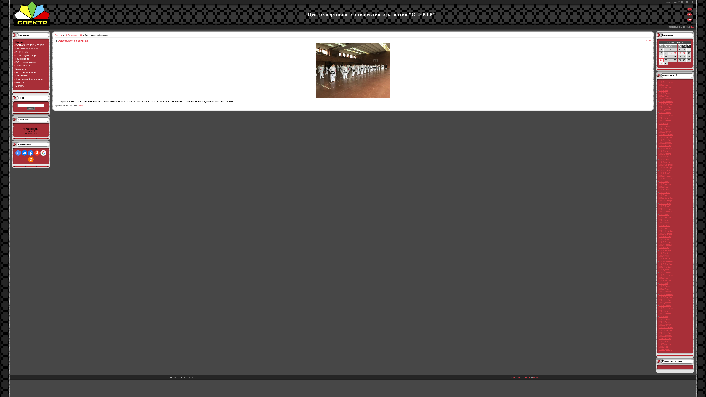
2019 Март (664, 311)
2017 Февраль (666, 245)
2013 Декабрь (665, 143)
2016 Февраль (666, 212)
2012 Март (664, 85)
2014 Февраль (666, 148)
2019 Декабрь (665, 336)
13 (684, 53)
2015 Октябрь (665, 201)
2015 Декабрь (665, 206)
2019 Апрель (665, 314)
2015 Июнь (664, 190)
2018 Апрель (665, 281)
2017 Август (665, 258)
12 (680, 53)
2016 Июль (664, 225)
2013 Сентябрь (666, 134)
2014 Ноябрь (665, 170)
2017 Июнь (664, 256)
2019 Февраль (666, 308)
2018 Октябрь (665, 297)
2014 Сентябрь (666, 165)
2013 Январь (665, 112)
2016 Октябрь (665, 234)
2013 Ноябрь (665, 140)
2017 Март (664, 247)
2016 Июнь (664, 223)
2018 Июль (664, 289)
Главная (58, 35)
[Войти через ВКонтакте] (24, 153)
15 (661, 57)
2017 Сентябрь (666, 261)
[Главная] (689, 10)
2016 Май (663, 220)
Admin (80, 106)
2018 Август (665, 292)
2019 (67, 35)
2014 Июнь (664, 159)
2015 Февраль (666, 179)
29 (661, 63)
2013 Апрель (665, 121)
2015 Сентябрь (666, 198)
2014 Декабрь (665, 173)
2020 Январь (665, 338)
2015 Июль (664, 192)
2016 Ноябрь (665, 236)
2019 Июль (664, 322)
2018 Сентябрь (666, 294)
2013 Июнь (664, 126)
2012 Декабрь (665, 110)
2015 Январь (665, 176)
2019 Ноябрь (665, 333)
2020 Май (663, 347)
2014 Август (665, 162)
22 (81, 35)
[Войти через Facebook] (30, 153)
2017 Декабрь (665, 270)
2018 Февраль (666, 275)
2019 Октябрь (665, 330)
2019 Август (665, 325)
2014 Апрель (665, 154)
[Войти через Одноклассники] (31, 159)
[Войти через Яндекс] (37, 153)
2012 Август (665, 99)
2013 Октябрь (665, 137)
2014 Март (664, 151)
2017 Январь (665, 242)
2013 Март (664, 118)
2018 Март (664, 278)
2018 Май (663, 283)
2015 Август (665, 195)
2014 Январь (665, 145)
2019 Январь (665, 305)
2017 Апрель (665, 250)
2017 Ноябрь (665, 267)
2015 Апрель (665, 184)
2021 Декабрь (665, 349)
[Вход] (689, 20)
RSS (692, 27)
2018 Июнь (664, 286)
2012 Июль (664, 96)
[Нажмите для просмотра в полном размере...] (353, 97)
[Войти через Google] (43, 153)
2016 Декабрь (665, 239)
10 (670, 53)
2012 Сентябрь (666, 101)
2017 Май (663, 253)
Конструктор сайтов (520, 377)
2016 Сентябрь (666, 231)
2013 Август (665, 132)
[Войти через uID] (18, 153)
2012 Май (663, 90)
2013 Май (663, 123)
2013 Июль (664, 129)
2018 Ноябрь (665, 300)
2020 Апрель (665, 344)
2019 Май (663, 316)
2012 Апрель (665, 88)
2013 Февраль (666, 115)
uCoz (535, 377)
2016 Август (665, 228)
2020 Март (664, 341)
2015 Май (663, 187)
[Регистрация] (689, 15)
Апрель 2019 (675, 43)
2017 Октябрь (665, 264)
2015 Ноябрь (665, 203)
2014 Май (663, 156)
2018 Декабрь (665, 303)
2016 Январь (665, 209)
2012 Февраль (666, 82)
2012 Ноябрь (665, 107)
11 (675, 53)
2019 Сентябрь (666, 327)
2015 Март (664, 181)
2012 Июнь (664, 93)
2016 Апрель (665, 217)
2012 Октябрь (665, 104)
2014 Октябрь (665, 168)
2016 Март (664, 214)
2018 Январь (665, 272)
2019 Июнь (664, 319)
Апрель (74, 35)
